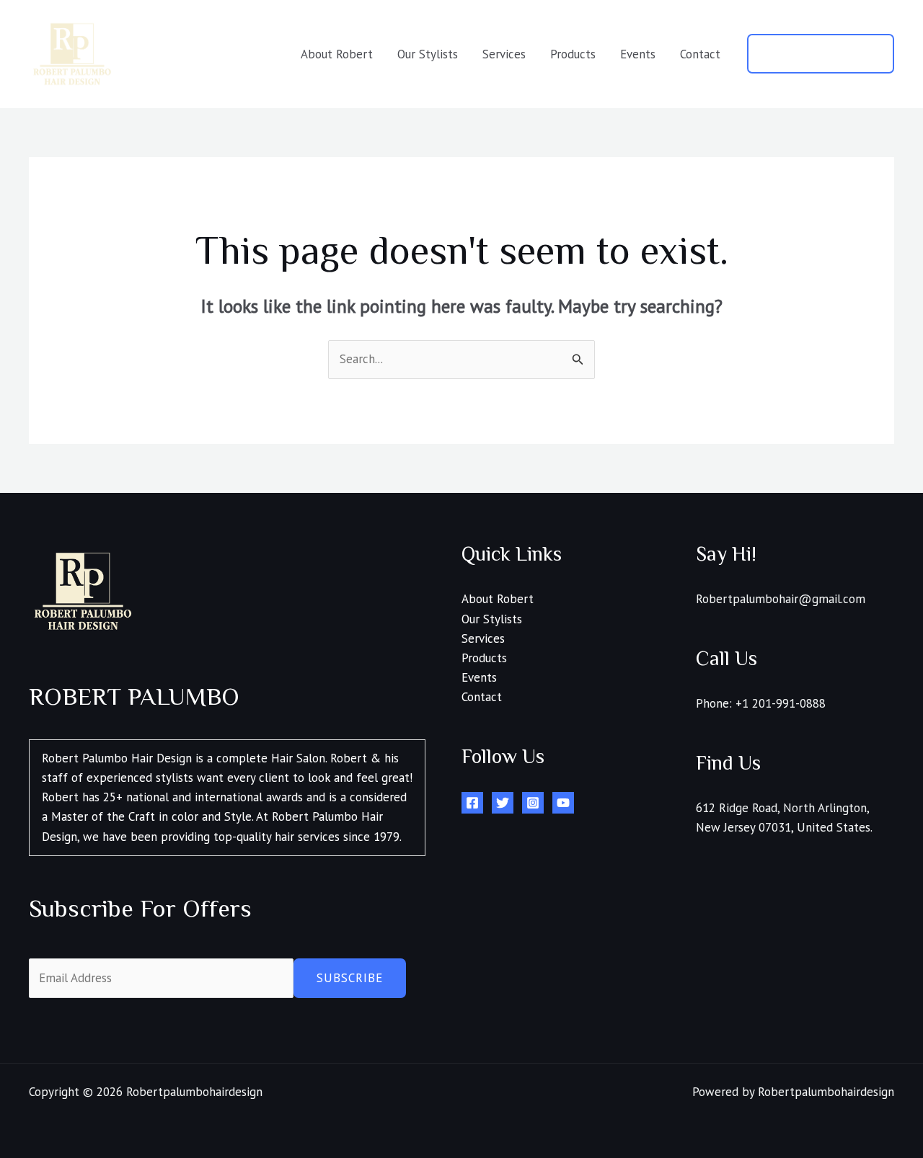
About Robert (337, 54)
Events (637, 54)
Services (504, 54)
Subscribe (350, 978)
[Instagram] (533, 803)
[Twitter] (502, 803)
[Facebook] (472, 803)
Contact (700, 54)
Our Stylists (427, 54)
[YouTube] (563, 803)
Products (573, 54)
